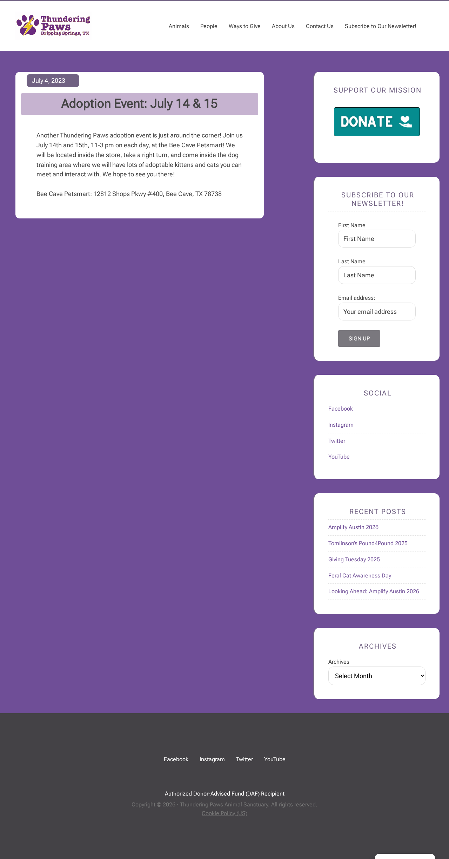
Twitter (336, 441)
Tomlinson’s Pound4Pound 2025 (368, 543)
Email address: (356, 298)
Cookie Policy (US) (224, 813)
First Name (352, 225)
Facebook (340, 408)
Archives (338, 661)
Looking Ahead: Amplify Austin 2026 (373, 591)
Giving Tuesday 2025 (354, 559)
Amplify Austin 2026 (353, 527)
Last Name (352, 261)
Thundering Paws (53, 26)
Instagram (341, 424)
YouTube (339, 456)
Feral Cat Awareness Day (359, 575)
